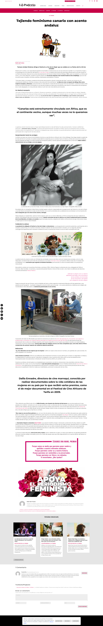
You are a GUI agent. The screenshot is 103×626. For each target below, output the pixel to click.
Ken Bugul (65, 414)
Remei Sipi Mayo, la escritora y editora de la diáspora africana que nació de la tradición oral (78, 540)
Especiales (66, 10)
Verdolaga (42, 10)
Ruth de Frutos (18, 543)
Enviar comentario (83, 606)
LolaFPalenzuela (45, 543)
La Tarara (53, 10)
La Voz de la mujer (44, 72)
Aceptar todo (59, 620)
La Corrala (60, 10)
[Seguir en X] (92, 1)
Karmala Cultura (55, 260)
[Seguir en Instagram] (94, 1)
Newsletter (57, 5)
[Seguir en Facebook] (90, 1)
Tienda (63, 5)
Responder (84, 573)
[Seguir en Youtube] (97, 1)
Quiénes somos (43, 5)
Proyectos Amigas (70, 5)
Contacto (78, 5)
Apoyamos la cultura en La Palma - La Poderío (25, 587)
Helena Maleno (31, 270)
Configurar (75, 620)
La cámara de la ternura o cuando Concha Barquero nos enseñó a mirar (24, 540)
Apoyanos (50, 5)
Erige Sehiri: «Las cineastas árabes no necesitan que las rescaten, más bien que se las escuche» (51, 540)
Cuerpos (48, 10)
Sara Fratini (38, 423)
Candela (36, 10)
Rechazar (67, 620)
